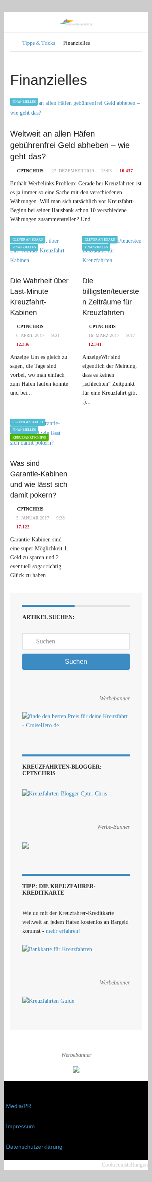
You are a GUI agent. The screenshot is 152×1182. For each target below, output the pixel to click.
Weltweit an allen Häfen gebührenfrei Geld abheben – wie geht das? (70, 145)
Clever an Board (28, 239)
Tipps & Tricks (38, 43)
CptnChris (30, 170)
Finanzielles (24, 102)
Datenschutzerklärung (34, 1146)
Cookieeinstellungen (125, 1165)
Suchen (76, 661)
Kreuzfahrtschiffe (29, 437)
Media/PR (18, 1106)
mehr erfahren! (63, 931)
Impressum (20, 1126)
